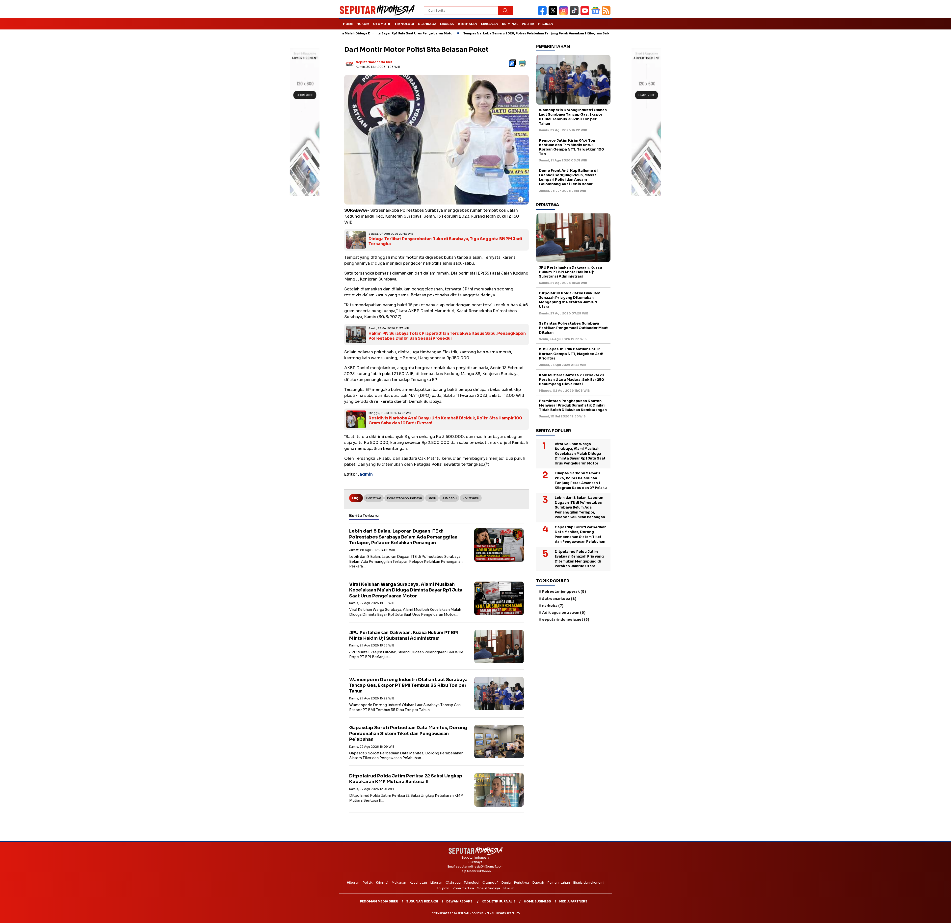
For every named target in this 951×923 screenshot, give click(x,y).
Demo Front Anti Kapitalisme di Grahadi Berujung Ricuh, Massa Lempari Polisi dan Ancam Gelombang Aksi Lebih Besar (568, 177)
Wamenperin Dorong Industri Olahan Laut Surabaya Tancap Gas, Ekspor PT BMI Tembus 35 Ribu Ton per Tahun (408, 685)
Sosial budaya (488, 888)
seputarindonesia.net (374, 62)
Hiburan (545, 24)
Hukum (363, 24)
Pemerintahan (558, 882)
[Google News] (596, 14)
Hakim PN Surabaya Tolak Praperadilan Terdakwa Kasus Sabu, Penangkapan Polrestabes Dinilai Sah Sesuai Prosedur (447, 336)
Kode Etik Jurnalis (499, 901)
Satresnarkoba (559, 598)
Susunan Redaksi (422, 901)
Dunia (506, 882)
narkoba (552, 605)
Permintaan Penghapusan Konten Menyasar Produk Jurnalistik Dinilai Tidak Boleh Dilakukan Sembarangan (573, 405)
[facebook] (543, 14)
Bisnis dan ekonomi (588, 882)
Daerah (538, 882)
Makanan (489, 24)
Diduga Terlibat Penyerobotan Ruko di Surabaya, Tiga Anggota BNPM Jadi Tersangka (445, 241)
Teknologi (404, 24)
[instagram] (564, 14)
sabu (432, 498)
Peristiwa (373, 498)
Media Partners (573, 901)
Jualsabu (449, 498)
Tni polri (443, 888)
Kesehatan (467, 24)
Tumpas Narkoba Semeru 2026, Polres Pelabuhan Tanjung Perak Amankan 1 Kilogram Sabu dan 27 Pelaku (498, 33)
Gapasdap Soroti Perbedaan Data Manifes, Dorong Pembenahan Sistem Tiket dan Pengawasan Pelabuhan (408, 733)
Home (348, 24)
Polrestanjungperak (564, 591)
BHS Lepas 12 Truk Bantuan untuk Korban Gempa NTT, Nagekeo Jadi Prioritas (571, 353)
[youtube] (586, 14)
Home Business (537, 901)
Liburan (447, 24)
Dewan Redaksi (460, 901)
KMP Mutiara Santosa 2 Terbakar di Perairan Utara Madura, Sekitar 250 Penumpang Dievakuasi (571, 379)
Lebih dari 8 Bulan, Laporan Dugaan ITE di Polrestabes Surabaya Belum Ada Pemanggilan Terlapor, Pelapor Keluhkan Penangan (403, 536)
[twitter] (554, 14)
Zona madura (463, 888)
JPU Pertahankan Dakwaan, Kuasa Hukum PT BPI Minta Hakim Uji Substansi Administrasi (403, 635)
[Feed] (607, 14)
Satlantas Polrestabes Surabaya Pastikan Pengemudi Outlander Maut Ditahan (573, 327)
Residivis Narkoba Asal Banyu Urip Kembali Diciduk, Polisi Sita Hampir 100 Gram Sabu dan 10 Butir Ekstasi (445, 420)
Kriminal (510, 24)
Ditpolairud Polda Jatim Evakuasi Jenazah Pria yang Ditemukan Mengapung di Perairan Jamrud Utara (569, 300)
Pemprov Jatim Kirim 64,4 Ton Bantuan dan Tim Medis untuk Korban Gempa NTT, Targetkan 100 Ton (571, 147)
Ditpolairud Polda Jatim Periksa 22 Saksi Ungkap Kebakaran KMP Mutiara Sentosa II (405, 778)
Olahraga (427, 24)
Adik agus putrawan (563, 612)
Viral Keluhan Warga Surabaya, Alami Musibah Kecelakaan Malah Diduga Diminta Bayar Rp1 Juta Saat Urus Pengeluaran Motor (405, 590)
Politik (528, 24)
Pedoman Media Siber (379, 901)
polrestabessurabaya (404, 498)
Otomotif (382, 24)
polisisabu (470, 498)
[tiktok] (575, 14)
